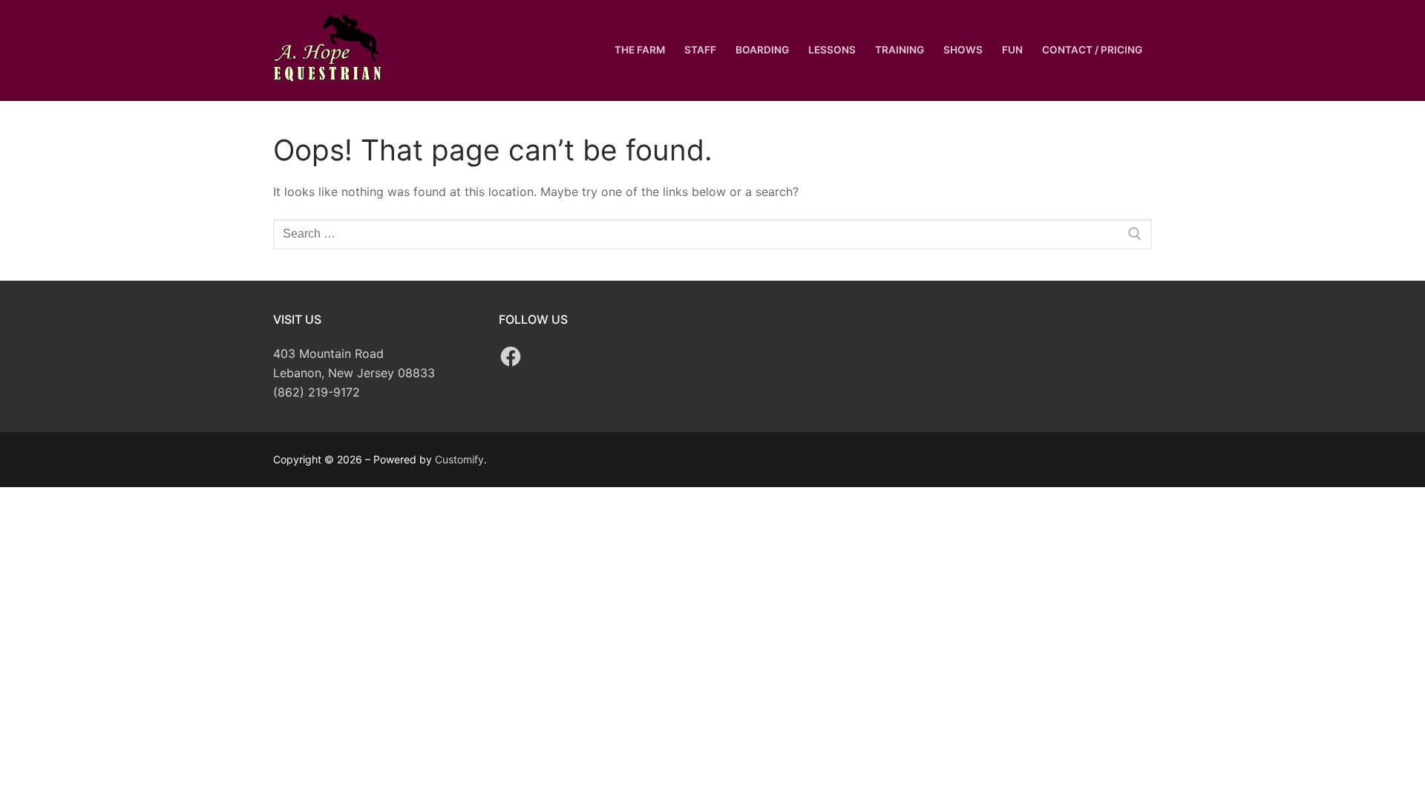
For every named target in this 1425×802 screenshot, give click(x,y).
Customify (459, 459)
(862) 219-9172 (316, 392)
